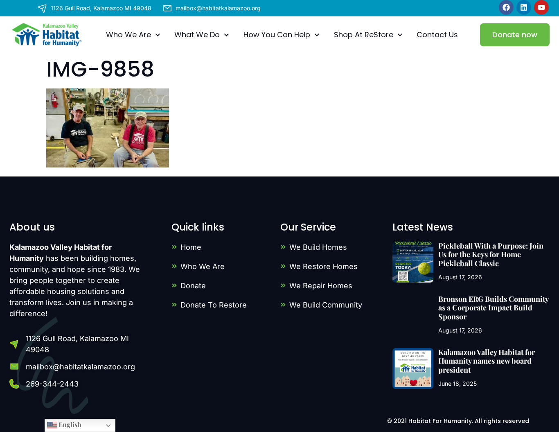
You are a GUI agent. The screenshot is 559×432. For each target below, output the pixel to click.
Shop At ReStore (363, 34)
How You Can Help (276, 34)
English (69, 424)
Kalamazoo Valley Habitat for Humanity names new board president (486, 361)
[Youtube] (541, 7)
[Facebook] (506, 7)
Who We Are (128, 34)
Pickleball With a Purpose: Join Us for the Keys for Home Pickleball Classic (490, 254)
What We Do (197, 34)
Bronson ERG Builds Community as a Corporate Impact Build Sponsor (493, 307)
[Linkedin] (523, 7)
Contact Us (437, 34)
